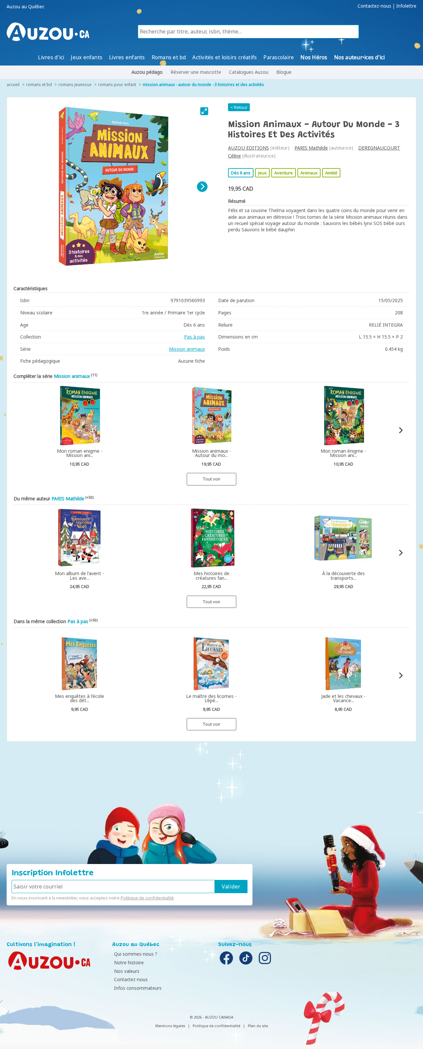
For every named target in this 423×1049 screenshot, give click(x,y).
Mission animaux (187, 349)
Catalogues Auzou (248, 72)
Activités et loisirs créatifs (224, 57)
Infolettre (406, 6)
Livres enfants (127, 57)
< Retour (239, 107)
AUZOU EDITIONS (248, 148)
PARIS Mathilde (311, 148)
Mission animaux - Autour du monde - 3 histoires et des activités (203, 84)
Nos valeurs (126, 971)
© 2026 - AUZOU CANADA (211, 1017)
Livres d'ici (51, 57)
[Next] (202, 187)
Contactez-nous (374, 6)
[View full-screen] (204, 111)
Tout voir (211, 479)
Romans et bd (169, 57)
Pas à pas (194, 337)
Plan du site (258, 1025)
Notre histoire (129, 962)
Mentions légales (170, 1025)
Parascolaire (278, 57)
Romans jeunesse (75, 84)
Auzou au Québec (25, 6)
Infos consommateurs (138, 988)
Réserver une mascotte (196, 72)
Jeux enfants (86, 57)
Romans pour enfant (117, 84)
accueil (13, 84)
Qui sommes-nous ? (135, 954)
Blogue (283, 72)
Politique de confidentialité (147, 898)
